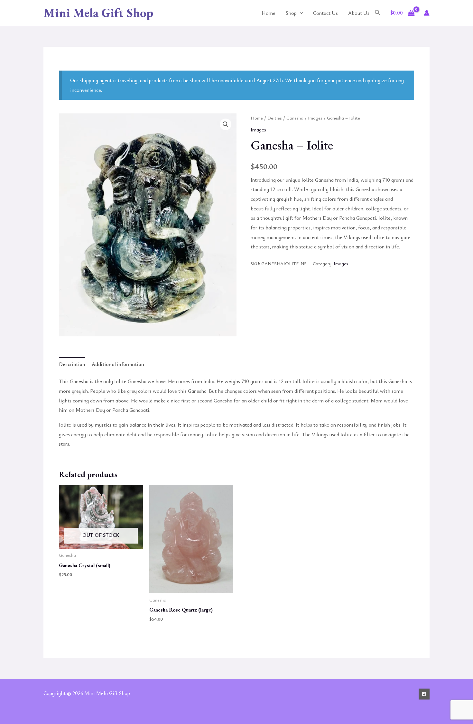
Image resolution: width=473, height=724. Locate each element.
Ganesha (294, 117)
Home (268, 12)
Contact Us (325, 12)
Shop (291, 12)
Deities (274, 117)
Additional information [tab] (118, 364)
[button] (300, 13)
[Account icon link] (427, 13)
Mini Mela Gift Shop (98, 13)
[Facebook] (424, 694)
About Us (358, 12)
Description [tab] (72, 364)
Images (315, 117)
